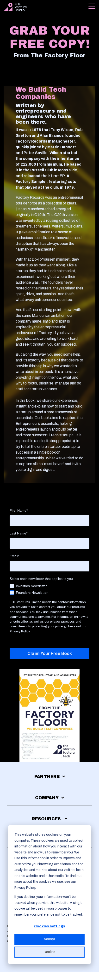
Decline (49, 952)
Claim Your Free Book (49, 653)
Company (47, 797)
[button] (91, 6)
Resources (47, 818)
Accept (49, 939)
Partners (47, 776)
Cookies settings (49, 926)
